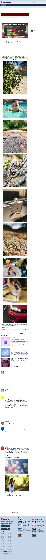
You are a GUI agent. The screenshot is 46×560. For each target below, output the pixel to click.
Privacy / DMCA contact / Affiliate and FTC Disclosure (7, 553)
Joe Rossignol (16, 16)
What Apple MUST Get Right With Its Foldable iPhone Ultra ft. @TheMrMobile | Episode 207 (41, 525)
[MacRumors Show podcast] (33, 2)
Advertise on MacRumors (6, 528)
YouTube (21, 519)
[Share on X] (25, 329)
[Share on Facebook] (27, 329)
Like (9, 407)
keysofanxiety (7, 421)
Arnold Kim (2, 532)
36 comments (17, 366)
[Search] (44, 5)
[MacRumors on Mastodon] (38, 2)
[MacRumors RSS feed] (43, 2)
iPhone (7, 327)
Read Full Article (13, 345)
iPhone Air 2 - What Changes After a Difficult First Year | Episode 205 (40, 532)
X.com (3, 537)
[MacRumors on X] (37, 2)
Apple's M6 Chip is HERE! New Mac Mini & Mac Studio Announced (27, 529)
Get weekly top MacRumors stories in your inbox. (15, 331)
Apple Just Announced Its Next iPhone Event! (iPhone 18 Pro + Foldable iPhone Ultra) (27, 525)
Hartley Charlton (23, 360)
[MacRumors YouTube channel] (40, 2)
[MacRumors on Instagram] (34, 2)
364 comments (4, 329)
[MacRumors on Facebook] (36, 2)
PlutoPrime (7, 427)
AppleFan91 (7, 388)
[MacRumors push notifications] (41, 2)
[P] (2, 430)
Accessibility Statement (3, 554)
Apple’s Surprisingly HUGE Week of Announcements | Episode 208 (40, 522)
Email (1, 537)
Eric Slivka (9, 532)
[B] (2, 399)
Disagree (12, 407)
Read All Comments (15, 512)
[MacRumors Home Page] (6, 2)
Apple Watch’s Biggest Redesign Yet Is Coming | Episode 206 (40, 529)
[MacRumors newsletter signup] (44, 2)
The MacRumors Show (38, 519)
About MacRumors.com (5, 526)
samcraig (6, 446)
